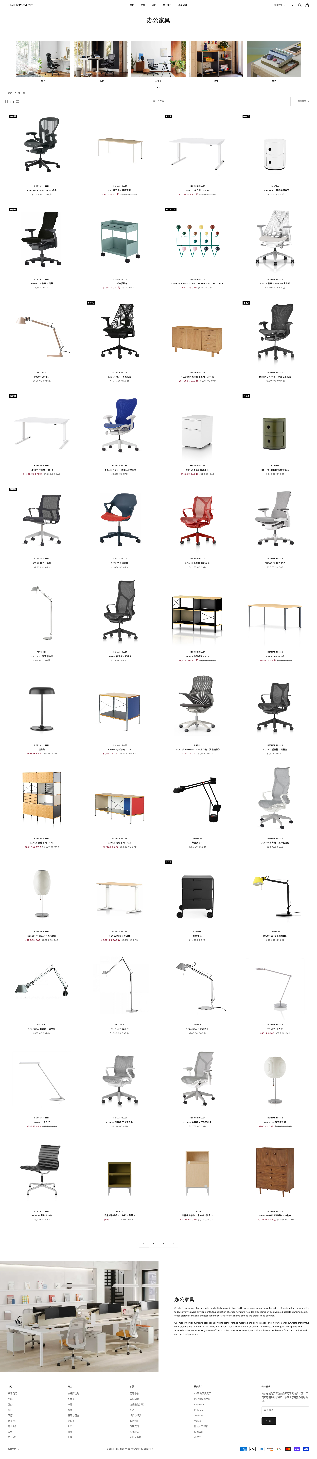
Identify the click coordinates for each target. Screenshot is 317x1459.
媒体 (10, 1431)
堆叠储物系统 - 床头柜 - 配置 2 (197, 1215)
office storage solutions (186, 1315)
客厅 (70, 1410)
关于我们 (167, 5)
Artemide (42, 372)
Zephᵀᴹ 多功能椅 (119, 563)
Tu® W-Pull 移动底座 (197, 470)
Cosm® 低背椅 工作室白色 (119, 1122)
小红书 (197, 1437)
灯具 (70, 1431)
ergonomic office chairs (267, 1312)
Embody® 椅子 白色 (275, 563)
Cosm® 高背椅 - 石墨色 (120, 656)
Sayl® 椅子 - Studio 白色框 (275, 283)
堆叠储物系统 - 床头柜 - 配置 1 (119, 1215)
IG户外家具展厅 (202, 1399)
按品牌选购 (73, 1393)
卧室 (70, 1426)
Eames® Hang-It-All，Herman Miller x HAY (197, 283)
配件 (70, 1437)
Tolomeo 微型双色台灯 (275, 936)
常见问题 (134, 1399)
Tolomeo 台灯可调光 (197, 1029)
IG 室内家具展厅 (202, 1393)
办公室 (21, 93)
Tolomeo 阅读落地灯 (42, 656)
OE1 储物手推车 (119, 283)
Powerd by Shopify (142, 1449)
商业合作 (12, 1426)
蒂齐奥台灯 (197, 843)
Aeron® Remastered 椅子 (42, 190)
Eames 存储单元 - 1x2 (119, 843)
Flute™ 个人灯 (42, 1122)
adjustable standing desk (293, 1312)
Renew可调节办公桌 (119, 936)
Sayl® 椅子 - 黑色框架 (119, 377)
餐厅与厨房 (73, 1415)
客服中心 (134, 1393)
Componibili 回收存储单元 (275, 190)
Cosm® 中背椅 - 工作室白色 (197, 1122)
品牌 (10, 1399)
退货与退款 (135, 1415)
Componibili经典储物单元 (275, 470)
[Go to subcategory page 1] (157, 87)
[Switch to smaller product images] (12, 101)
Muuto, (268, 1326)
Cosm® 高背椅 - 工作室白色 (275, 843)
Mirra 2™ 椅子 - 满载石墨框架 (275, 377)
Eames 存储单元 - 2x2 (197, 656)
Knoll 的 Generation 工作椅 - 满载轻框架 (197, 749)
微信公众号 (200, 1431)
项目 (10, 1410)
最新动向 (182, 5)
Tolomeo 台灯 (42, 377)
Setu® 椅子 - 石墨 (42, 563)
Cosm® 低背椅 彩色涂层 (197, 563)
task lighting (210, 1315)
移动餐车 (197, 936)
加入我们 (12, 1437)
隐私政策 (134, 1431)
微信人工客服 (201, 1426)
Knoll (197, 745)
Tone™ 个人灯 (275, 1029)
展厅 (10, 1415)
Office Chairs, (227, 1326)
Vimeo (197, 1421)
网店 (154, 5)
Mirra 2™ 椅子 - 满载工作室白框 (120, 470)
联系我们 (12, 1421)
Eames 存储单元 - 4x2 (42, 843)
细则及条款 (135, 1437)
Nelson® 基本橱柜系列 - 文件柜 (197, 377)
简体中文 (278, 5)
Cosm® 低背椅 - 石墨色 (275, 749)
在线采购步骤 (137, 1404)
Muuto (119, 1211)
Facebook (199, 1404)
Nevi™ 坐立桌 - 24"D (197, 190)
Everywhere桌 (275, 656)
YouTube (198, 1415)
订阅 (268, 1421)
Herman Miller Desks (204, 1326)
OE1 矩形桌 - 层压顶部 (119, 190)
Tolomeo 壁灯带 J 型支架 (41, 1029)
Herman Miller (42, 186)
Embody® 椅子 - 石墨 (42, 283)
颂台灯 (42, 749)
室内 (132, 5)
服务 (10, 1404)
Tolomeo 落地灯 (120, 1029)
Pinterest (199, 1410)
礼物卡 (71, 1399)
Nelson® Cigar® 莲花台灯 (41, 936)
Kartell (275, 186)
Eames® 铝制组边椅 (42, 1215)
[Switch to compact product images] (17, 101)
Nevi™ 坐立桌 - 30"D (42, 470)
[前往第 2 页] (173, 1243)
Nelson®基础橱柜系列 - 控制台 (275, 1215)
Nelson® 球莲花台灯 (275, 1122)
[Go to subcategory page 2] (159, 87)
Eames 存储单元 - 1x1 (119, 749)
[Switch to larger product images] (6, 101)
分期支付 (134, 1426)
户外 (143, 5)
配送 (132, 1410)
